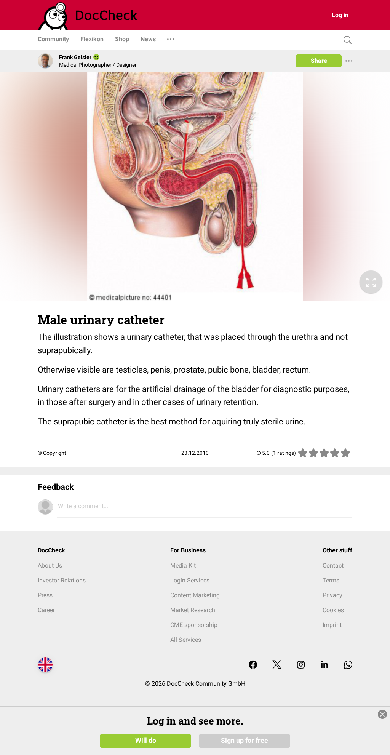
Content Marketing (195, 595)
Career (46, 610)
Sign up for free (244, 740)
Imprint (332, 625)
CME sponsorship (193, 625)
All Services (185, 639)
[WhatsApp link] (348, 665)
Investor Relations (62, 580)
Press (45, 595)
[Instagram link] (301, 665)
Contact (333, 565)
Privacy (332, 595)
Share (319, 60)
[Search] (345, 40)
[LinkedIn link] (324, 665)
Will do (145, 740)
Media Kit (183, 565)
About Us (50, 565)
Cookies (333, 610)
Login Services (189, 580)
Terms (331, 580)
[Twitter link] (276, 665)
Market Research (192, 610)
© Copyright (52, 453)
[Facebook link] (253, 665)
